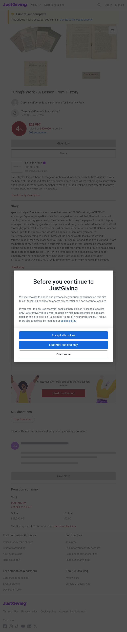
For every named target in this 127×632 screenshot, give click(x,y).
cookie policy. (69, 320)
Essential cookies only (63, 345)
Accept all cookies (63, 335)
